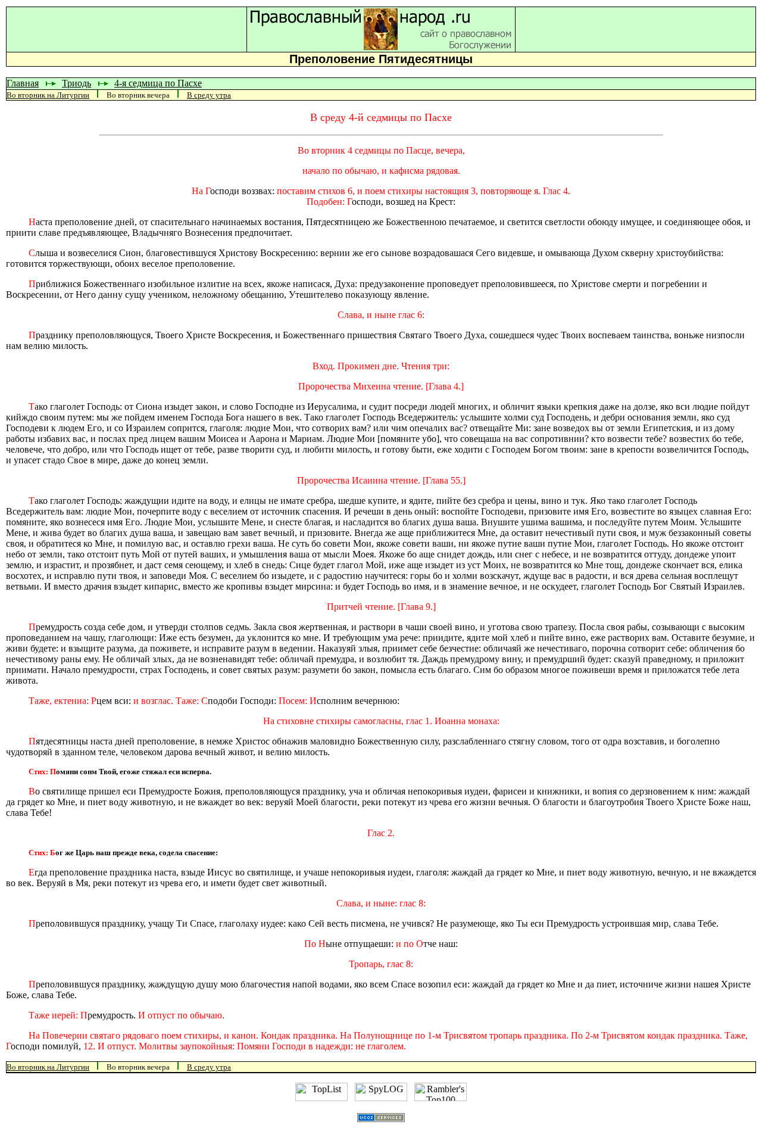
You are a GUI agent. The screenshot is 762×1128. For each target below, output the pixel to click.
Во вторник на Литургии (48, 95)
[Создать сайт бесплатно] (381, 1119)
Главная (23, 83)
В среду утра (209, 95)
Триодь (76, 83)
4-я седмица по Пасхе (158, 83)
